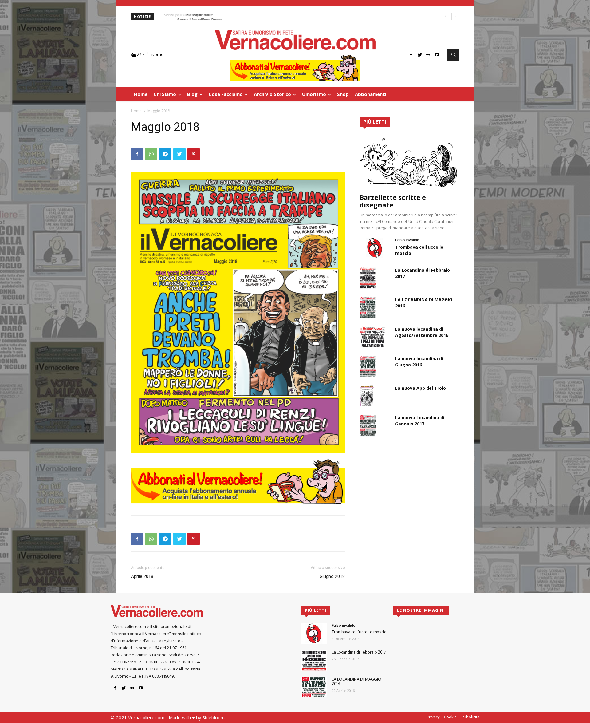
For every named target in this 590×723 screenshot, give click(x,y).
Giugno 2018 (332, 576)
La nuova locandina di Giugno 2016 (419, 362)
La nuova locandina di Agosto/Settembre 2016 (421, 332)
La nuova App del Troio (420, 388)
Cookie (450, 716)
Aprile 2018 (142, 576)
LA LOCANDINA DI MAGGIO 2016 (356, 681)
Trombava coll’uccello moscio (359, 631)
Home (136, 110)
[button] (453, 55)
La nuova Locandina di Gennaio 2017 (419, 421)
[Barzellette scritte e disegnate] (409, 162)
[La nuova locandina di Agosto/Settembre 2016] (372, 337)
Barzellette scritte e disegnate (393, 201)
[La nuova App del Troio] (367, 396)
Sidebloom (214, 717)
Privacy (433, 716)
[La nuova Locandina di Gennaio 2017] (368, 425)
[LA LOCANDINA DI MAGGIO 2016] (368, 307)
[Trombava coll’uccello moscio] (375, 248)
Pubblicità (470, 716)
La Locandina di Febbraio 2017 (359, 652)
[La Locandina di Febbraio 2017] (368, 278)
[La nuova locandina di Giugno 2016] (368, 366)
